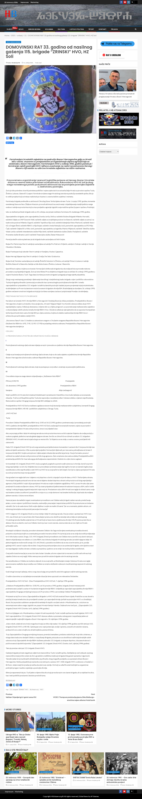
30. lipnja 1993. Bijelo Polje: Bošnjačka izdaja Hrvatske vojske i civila (48, 737)
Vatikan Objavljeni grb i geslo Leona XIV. (21, 695)
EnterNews (83, 796)
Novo (21, 29)
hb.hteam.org (34, 689)
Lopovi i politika (77, 29)
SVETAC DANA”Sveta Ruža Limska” (87, 778)
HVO (41, 689)
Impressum (25, 2)
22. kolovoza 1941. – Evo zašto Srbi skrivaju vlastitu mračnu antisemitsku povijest (121, 780)
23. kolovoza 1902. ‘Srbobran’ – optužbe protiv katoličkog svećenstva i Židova (52, 780)
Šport (91, 29)
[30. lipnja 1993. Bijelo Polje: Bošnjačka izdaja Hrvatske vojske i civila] (50, 722)
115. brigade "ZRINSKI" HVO (19, 689)
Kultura (61, 29)
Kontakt (102, 29)
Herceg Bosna (34, 29)
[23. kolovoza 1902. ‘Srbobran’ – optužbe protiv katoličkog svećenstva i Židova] (54, 763)
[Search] (135, 29)
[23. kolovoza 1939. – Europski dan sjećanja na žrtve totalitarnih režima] (20, 763)
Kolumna (49, 29)
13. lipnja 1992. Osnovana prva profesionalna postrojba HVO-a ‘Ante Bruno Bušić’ (81, 737)
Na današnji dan (74, 729)
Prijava (114, 29)
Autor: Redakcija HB (14, 63)
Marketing (34, 2)
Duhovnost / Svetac (81, 772)
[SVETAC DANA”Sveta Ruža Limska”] (88, 763)
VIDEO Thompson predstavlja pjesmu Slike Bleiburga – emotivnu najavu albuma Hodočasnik (74, 697)
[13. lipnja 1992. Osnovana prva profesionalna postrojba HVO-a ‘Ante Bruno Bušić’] (81, 722)
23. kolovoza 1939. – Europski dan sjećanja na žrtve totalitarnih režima (20, 780)
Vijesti (10, 29)
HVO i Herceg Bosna (13, 42)
